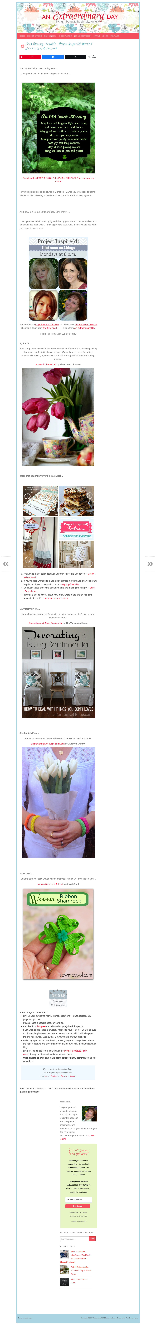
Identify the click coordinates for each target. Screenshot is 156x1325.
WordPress (129, 1318)
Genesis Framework (118, 1318)
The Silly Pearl (50, 328)
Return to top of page (25, 1318)
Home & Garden (34, 37)
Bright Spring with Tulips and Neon (48, 744)
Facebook (54, 1076)
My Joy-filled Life (70, 584)
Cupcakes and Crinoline (47, 324)
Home (22, 36)
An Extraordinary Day (35, 12)
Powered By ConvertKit (78, 1221)
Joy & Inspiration (81, 37)
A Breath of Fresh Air (46, 364)
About (104, 37)
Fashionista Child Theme (101, 1318)
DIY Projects (49, 37)
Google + (73, 1076)
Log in (136, 1318)
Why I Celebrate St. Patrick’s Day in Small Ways (81, 1270)
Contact (114, 36)
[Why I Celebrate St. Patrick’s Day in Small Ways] (64, 1269)
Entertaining (65, 37)
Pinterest (64, 1076)
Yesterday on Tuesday (86, 324)
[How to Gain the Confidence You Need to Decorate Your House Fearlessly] (64, 1254)
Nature (96, 37)
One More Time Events (56, 598)
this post (41, 1026)
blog (46, 1076)
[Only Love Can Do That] (64, 1282)
